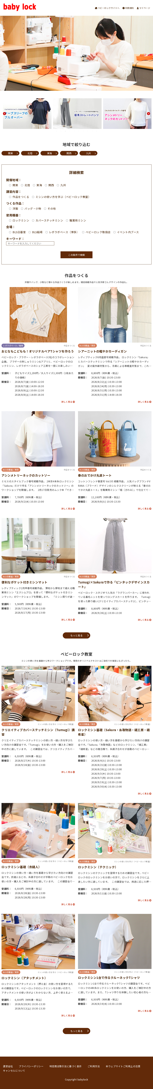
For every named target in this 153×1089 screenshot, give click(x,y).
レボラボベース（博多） (64, 232)
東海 (49, 153)
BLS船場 (37, 232)
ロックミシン (21, 220)
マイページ (144, 7)
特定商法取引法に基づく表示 (65, 1066)
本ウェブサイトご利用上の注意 (123, 1066)
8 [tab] (87, 131)
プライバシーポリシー (31, 1066)
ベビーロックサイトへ (108, 7)
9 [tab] (92, 131)
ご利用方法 (94, 1066)
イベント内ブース (128, 232)
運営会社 (8, 1066)
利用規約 (129, 7)
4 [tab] (69, 131)
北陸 (29, 153)
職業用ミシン (77, 220)
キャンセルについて (14, 1070)
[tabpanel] (27, 113)
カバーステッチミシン (49, 220)
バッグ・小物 (33, 208)
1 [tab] (56, 131)
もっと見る (76, 635)
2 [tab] (60, 131)
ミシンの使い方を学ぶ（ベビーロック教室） (63, 197)
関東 (10, 153)
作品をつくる (21, 197)
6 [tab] (78, 131)
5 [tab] (74, 131)
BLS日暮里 (19, 232)
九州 (88, 153)
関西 (68, 153)
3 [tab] (65, 131)
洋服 (15, 208)
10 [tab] (96, 131)
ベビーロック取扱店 (98, 232)
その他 (52, 208)
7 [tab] (83, 131)
